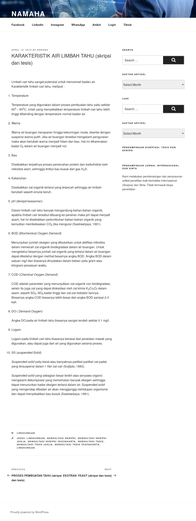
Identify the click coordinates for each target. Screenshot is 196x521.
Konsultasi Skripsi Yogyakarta (52, 441)
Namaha (28, 13)
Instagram (57, 25)
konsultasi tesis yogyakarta (77, 444)
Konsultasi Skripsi (61, 438)
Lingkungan (26, 433)
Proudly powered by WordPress (29, 512)
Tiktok (127, 25)
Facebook (17, 25)
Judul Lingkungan (31, 438)
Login (112, 25)
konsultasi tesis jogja (35, 444)
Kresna (42, 49)
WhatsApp (78, 25)
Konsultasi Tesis (91, 441)
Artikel (96, 25)
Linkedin (37, 25)
